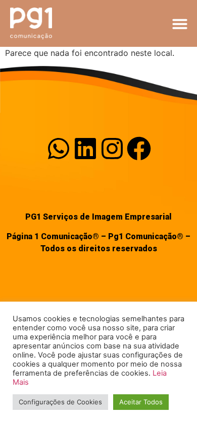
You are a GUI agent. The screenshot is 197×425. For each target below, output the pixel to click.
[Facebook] (139, 148)
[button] (180, 24)
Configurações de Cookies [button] (60, 402)
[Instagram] (112, 148)
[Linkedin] (85, 148)
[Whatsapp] (58, 148)
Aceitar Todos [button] (141, 402)
